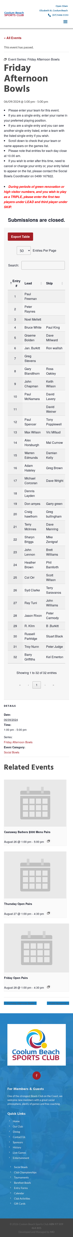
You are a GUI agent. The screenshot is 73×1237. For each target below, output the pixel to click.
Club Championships (25, 1172)
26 (15, 590)
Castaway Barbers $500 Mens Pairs (27, 832)
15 (15, 455)
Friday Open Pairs (16, 978)
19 (15, 503)
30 (15, 636)
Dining (16, 1131)
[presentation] (35, 803)
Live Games (19, 1152)
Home (16, 1121)
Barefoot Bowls (22, 1182)
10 (15, 396)
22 (15, 539)
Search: (13, 265)
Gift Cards (20, 1203)
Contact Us (19, 1137)
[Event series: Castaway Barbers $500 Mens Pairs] (48, 841)
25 (15, 577)
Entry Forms (21, 1188)
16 (15, 468)
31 (15, 646)
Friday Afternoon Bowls (18, 742)
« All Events (12, 38)
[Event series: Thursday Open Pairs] (48, 913)
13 (15, 432)
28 (15, 615)
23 (15, 552)
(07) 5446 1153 (60, 14)
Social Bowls (11, 752)
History (17, 1147)
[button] (10, 283)
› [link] (45, 685)
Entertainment (21, 1157)
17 (15, 480)
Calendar (19, 1193)
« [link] (20, 685)
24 (15, 564)
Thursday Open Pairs (18, 904)
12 (15, 422)
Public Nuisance (58, 1003)
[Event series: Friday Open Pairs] (48, 987)
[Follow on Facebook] (37, 1075)
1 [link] (37, 685)
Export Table (20, 236)
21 (15, 526)
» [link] (53, 685)
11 (15, 409)
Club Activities (22, 1198)
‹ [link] (28, 685)
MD (52, 1231)
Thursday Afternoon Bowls (20, 1003)
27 (15, 603)
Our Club (18, 1126)
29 (15, 626)
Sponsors (18, 1142)
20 (15, 514)
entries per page (44, 250)
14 (15, 442)
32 (15, 657)
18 (15, 493)
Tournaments (21, 1177)
